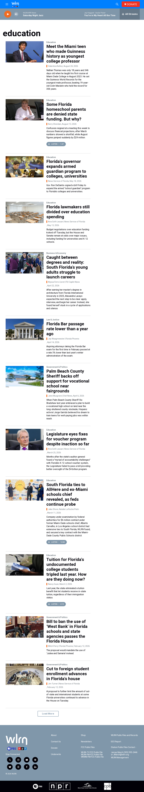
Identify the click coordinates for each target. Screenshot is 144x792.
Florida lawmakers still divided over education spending (68, 211)
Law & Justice (52, 320)
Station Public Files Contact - (123, 747)
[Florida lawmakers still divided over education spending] (25, 212)
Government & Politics (57, 367)
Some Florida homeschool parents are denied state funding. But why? (66, 111)
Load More (48, 713)
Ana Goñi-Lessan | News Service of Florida (66, 221)
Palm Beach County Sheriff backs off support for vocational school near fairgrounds (67, 381)
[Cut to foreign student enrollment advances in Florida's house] (25, 674)
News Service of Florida (58, 181)
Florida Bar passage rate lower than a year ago (67, 328)
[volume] (16, 14)
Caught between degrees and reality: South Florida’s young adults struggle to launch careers (67, 267)
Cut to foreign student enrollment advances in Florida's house (67, 673)
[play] (7, 14)
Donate (54, 748)
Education (51, 42)
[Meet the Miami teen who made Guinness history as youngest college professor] (25, 51)
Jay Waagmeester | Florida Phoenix (63, 339)
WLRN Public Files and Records (124, 735)
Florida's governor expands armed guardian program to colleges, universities (66, 169)
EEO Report (116, 742)
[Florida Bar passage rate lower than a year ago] (25, 329)
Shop (83, 735)
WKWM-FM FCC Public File (92, 757)
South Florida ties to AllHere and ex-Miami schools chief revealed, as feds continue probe (67, 494)
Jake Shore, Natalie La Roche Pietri (63, 509)
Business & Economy (56, 253)
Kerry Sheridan (54, 124)
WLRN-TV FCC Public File (92, 752)
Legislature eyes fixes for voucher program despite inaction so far (67, 439)
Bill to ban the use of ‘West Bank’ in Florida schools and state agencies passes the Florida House (66, 631)
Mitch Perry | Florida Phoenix (60, 646)
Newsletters (86, 742)
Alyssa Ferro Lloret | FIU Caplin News (64, 282)
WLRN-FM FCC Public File (92, 755)
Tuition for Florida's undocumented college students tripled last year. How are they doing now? (66, 569)
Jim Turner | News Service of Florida (64, 684)
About (54, 735)
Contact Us (56, 742)
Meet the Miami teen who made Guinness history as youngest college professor (66, 54)
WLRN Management (120, 758)
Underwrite (56, 754)
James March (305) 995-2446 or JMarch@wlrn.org (124, 753)
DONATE (132, 4)
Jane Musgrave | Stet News (60, 396)
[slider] (20, 14)
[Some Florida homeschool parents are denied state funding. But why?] (25, 109)
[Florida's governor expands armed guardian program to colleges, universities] (25, 166)
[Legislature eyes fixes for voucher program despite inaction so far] (25, 439)
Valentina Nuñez (55, 66)
